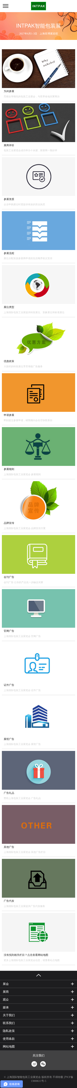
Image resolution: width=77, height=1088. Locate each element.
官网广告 (9, 631)
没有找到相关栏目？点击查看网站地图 (26, 955)
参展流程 (9, 253)
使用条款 (9, 1038)
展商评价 (9, 145)
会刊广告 (9, 577)
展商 (6, 991)
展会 (6, 983)
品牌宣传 (9, 523)
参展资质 (9, 199)
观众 (6, 999)
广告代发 (9, 901)
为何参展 (9, 91)
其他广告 (9, 847)
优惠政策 (9, 361)
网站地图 (9, 1046)
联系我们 (9, 1023)
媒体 (6, 1007)
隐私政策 (9, 1030)
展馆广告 (9, 739)
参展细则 (9, 469)
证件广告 (9, 685)
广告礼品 (9, 793)
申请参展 (9, 415)
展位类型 (9, 307)
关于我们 (9, 1015)
